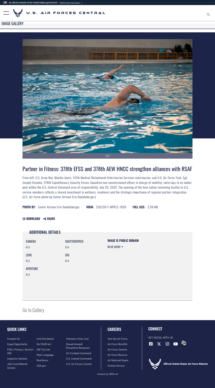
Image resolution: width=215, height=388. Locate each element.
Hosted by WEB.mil (107, 374)
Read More (115, 247)
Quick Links (16, 329)
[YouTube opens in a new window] (175, 343)
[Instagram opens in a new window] (167, 343)
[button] (71, 2)
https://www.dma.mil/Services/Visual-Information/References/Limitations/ (138, 275)
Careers (114, 329)
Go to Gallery (33, 309)
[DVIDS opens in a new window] (183, 342)
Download (33, 218)
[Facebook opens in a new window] (150, 343)
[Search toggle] (209, 12)
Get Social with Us (160, 337)
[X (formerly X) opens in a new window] (159, 343)
